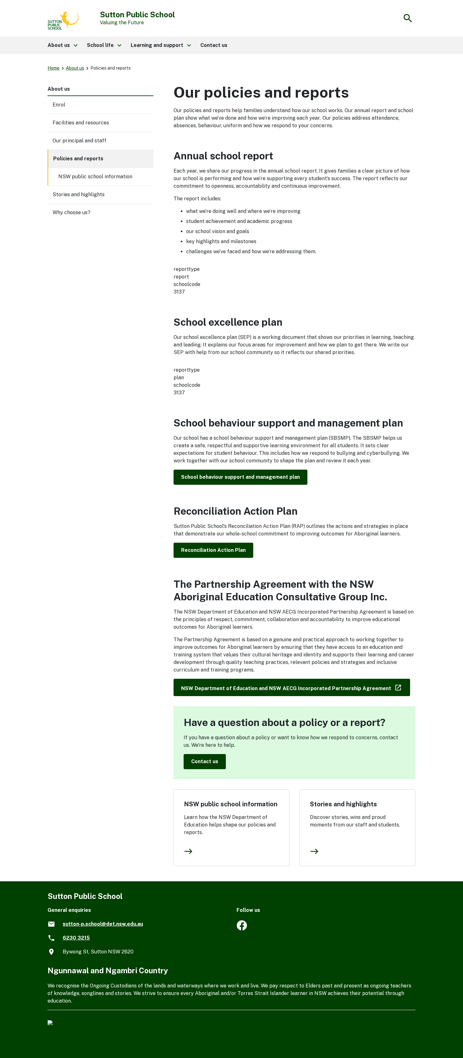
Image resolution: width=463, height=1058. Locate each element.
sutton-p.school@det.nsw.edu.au (103, 924)
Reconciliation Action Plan (213, 550)
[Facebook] (242, 929)
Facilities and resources (81, 123)
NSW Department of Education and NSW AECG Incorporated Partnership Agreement (295, 687)
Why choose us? (71, 212)
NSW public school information (230, 804)
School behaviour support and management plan (240, 477)
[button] (62, 45)
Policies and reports (78, 159)
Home (54, 68)
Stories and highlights (343, 804)
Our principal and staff (79, 141)
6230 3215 (76, 938)
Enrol (59, 105)
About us (75, 68)
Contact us (204, 761)
